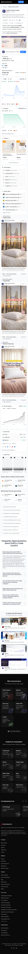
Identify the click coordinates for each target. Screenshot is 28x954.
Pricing (2, 858)
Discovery (3, 845)
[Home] (1, 6)
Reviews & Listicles (5, 884)
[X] (10, 447)
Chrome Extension (5, 863)
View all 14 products (13, 162)
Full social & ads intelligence (8, 450)
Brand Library (4, 842)
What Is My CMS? (5, 916)
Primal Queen (4, 930)
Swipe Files (3, 849)
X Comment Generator (6, 907)
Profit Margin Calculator (6, 895)
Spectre (2, 847)
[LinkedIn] (15, 447)
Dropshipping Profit (5, 919)
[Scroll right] (25, 138)
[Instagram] (12, 20)
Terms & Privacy (4, 886)
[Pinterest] (12, 447)
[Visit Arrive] (24, 176)
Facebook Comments (5, 905)
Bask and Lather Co (5, 935)
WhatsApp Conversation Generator (9, 909)
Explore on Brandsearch (12, 33)
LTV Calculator (4, 900)
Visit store (5, 46)
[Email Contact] (14, 948)
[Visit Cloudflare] (24, 170)
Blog (2, 879)
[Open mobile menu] (26, 2)
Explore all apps (6, 212)
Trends (2, 852)
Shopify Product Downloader (7, 912)
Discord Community (5, 877)
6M (10, 78)
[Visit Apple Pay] (24, 179)
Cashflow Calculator (5, 902)
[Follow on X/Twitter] (16, 948)
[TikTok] (5, 447)
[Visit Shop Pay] (24, 182)
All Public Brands (4, 928)
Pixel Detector (4, 914)
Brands (5, 6)
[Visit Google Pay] (24, 185)
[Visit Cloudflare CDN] (24, 173)
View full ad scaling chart (7, 133)
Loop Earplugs (4, 932)
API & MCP (3, 861)
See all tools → (4, 921)
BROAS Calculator (5, 898)
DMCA (2, 888)
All (8, 78)
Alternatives (3, 865)
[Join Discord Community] (11, 948)
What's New (3, 882)
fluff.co (9, 11)
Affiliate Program (4, 868)
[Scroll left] (22, 138)
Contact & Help (4, 875)
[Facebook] (14, 20)
